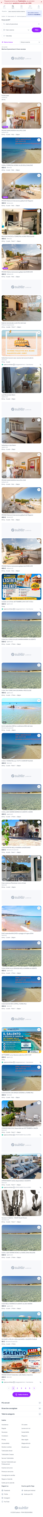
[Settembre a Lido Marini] (21, 434)
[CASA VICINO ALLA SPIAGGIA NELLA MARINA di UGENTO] (21, 957)
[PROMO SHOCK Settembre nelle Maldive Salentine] (21, 1365)
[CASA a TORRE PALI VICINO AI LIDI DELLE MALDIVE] (21, 154)
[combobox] (21, 24)
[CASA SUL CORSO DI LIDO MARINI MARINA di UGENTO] (21, 628)
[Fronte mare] (21, 84)
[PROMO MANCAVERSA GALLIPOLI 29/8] (21, 119)
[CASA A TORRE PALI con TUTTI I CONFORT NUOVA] (21, 750)
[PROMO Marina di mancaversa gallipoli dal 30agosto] (21, 190)
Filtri (36, 30)
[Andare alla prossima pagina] (34, 1388)
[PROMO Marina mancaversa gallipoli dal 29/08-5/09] (21, 261)
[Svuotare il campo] (39, 24)
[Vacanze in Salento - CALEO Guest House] (21, 1206)
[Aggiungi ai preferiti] (38, 70)
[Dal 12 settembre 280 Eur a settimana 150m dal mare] (21, 714)
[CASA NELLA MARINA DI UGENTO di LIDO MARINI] (21, 1293)
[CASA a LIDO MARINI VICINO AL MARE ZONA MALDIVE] (21, 1242)
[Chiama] (40, 364)
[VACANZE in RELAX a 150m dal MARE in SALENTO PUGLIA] (21, 1328)
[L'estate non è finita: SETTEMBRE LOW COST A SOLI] (21, 592)
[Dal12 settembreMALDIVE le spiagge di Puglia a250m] (21, 922)
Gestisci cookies (7, 1447)
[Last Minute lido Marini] (21, 383)
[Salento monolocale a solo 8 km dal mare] (21, 311)
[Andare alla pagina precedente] (9, 1388)
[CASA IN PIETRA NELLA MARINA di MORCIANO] (21, 837)
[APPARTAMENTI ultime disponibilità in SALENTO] (21, 1170)
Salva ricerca (8, 42)
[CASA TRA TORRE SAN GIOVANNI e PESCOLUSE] (21, 680)
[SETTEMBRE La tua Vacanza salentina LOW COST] (21, 1045)
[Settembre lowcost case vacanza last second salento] (21, 347)
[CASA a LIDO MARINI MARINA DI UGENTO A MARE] (21, 801)
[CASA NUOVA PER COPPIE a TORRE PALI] (21, 993)
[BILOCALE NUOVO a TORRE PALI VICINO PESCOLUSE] (21, 225)
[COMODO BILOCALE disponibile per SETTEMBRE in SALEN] (21, 1118)
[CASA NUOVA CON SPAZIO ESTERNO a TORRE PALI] (21, 1082)
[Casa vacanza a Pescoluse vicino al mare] (21, 871)
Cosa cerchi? (6, 20)
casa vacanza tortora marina (16, 11)
